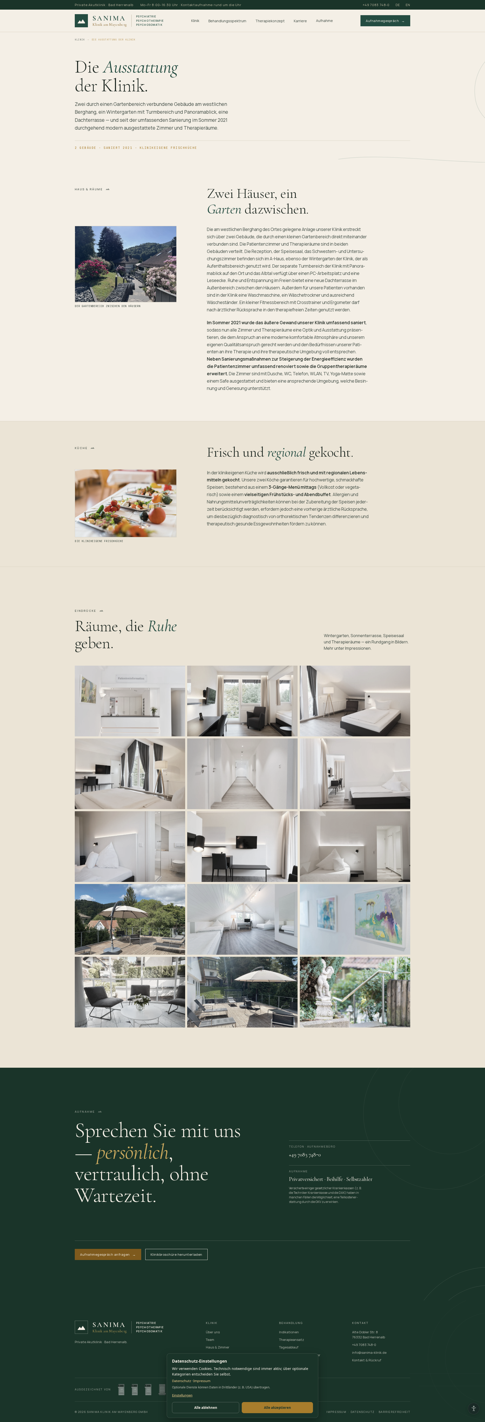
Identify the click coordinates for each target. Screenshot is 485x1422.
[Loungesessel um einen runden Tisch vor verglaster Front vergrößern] (130, 992)
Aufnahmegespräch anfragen (108, 1254)
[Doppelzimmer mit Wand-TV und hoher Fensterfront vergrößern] (130, 773)
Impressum (336, 1412)
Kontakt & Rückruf (366, 1360)
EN (408, 5)
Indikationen (289, 1332)
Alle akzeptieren (277, 1407)
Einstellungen (182, 1395)
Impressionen (358, 648)
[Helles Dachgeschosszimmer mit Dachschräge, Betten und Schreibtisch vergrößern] (242, 919)
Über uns (213, 1332)
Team (210, 1339)
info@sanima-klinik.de (369, 1352)
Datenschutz (363, 1412)
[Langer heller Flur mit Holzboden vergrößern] (242, 773)
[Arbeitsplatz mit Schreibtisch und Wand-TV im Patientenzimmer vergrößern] (242, 846)
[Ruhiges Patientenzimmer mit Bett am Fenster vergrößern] (355, 773)
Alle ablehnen (205, 1407)
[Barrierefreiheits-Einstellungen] (473, 1408)
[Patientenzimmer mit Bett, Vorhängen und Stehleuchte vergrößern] (355, 700)
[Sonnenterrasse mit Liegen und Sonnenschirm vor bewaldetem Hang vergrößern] (130, 919)
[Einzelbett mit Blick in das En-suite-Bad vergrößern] (130, 846)
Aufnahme (324, 20)
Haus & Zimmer (217, 1347)
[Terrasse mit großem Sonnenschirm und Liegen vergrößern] (242, 992)
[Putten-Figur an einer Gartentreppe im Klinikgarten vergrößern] (355, 992)
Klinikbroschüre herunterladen (176, 1254)
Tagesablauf (288, 1347)
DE (398, 5)
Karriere (300, 20)
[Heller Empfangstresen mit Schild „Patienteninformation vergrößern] (130, 700)
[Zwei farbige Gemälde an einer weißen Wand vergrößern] (355, 919)
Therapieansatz (291, 1339)
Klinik (195, 20)
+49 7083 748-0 (376, 5)
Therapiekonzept (270, 20)
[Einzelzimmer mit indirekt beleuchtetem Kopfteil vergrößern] (355, 846)
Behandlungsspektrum (227, 20)
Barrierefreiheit (394, 1412)
